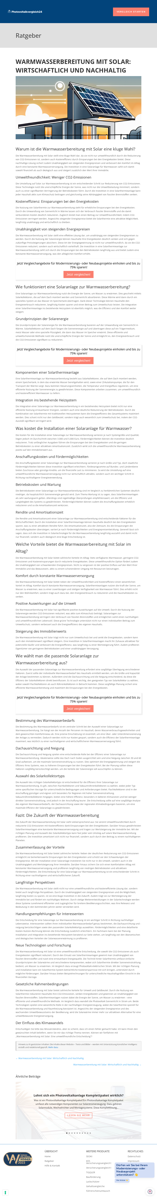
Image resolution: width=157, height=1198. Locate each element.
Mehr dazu (53, 1047)
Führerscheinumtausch (98, 1191)
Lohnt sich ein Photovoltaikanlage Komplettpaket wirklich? (79, 1095)
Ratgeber (49, 1161)
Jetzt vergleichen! (78, 274)
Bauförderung (93, 1177)
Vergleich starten (131, 11)
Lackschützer (93, 1182)
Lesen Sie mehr (78, 1115)
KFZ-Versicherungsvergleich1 (98, 1162)
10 (90, 1133)
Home (48, 1156)
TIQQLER (90, 1172)
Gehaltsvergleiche (95, 1186)
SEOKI (89, 1156)
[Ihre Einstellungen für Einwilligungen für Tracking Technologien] (5, 1193)
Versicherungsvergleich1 (98, 1168)
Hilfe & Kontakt (52, 1166)
